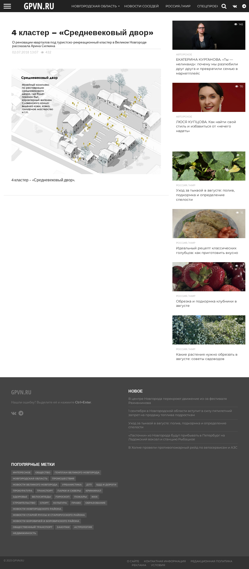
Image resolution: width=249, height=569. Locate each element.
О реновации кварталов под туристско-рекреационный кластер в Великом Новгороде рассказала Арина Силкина (79, 44)
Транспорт (45, 490)
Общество (42, 472)
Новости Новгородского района (37, 508)
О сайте (133, 561)
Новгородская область (94, 6)
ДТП (89, 484)
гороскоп (62, 496)
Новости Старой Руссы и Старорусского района (49, 515)
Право (76, 502)
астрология (83, 527)
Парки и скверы (69, 490)
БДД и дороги (106, 484)
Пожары (80, 496)
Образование (95, 502)
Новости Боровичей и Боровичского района (46, 521)
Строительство (24, 502)
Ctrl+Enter (83, 402)
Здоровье (20, 496)
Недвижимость (24, 533)
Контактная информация (165, 561)
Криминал (93, 490)
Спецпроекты (210, 6)
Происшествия (63, 478)
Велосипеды (41, 496)
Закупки (63, 527)
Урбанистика (72, 484)
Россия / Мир (178, 6)
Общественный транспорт (32, 527)
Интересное (22, 472)
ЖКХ (94, 496)
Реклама (139, 565)
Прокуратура (22, 490)
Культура (60, 502)
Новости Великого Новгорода (35, 484)
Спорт (44, 502)
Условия (158, 565)
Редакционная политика (211, 561)
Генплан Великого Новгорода (77, 472)
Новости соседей (141, 6)
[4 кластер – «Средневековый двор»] (86, 175)
